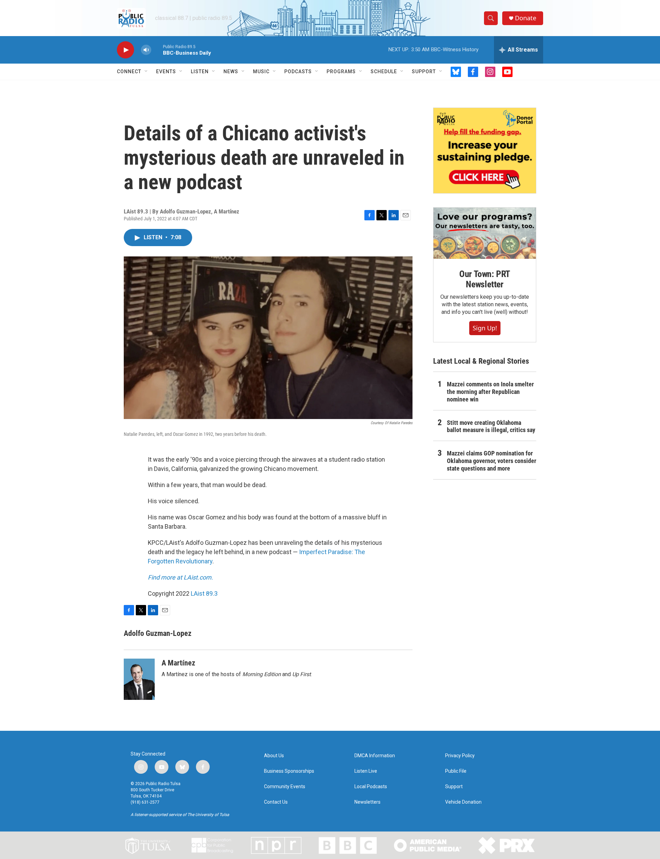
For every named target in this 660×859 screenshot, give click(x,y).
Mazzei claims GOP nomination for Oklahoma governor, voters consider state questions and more (491, 461)
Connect (129, 71)
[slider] (157, 49)
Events (166, 71)
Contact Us (276, 802)
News (230, 71)
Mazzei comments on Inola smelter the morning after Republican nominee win (490, 392)
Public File (455, 771)
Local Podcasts (370, 786)
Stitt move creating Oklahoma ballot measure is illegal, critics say (491, 426)
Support (424, 71)
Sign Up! (485, 328)
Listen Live (365, 771)
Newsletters (367, 802)
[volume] (146, 50)
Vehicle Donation (463, 802)
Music (261, 71)
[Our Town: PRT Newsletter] (484, 233)
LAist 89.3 (204, 593)
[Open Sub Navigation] (146, 71)
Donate (525, 18)
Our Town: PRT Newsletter (484, 279)
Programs (341, 71)
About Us (274, 755)
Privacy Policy (460, 755)
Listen (200, 71)
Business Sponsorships (289, 771)
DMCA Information (374, 755)
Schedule (384, 71)
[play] (125, 50)
